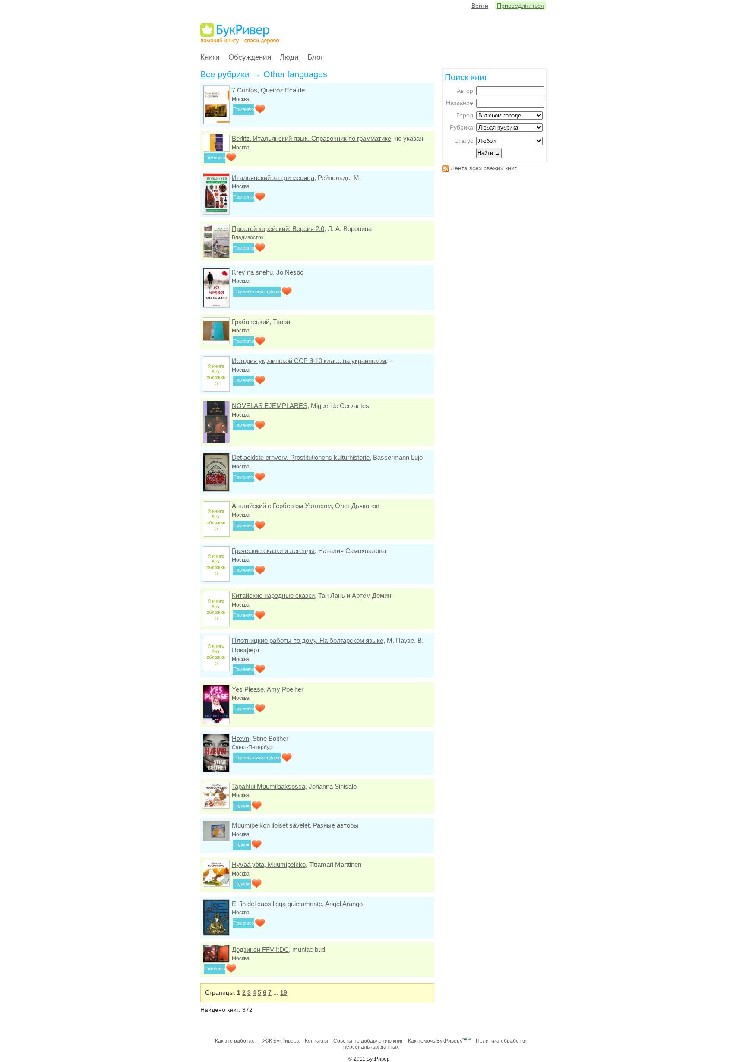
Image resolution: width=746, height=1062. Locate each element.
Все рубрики (225, 74)
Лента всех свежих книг (484, 167)
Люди (289, 57)
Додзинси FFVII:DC (260, 949)
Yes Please (248, 689)
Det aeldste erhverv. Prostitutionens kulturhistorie (301, 457)
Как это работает (236, 1041)
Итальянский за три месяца (273, 177)
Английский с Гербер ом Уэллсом (282, 505)
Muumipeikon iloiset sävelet (271, 825)
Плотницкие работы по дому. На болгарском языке (307, 640)
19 (283, 992)
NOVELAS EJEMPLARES (269, 405)
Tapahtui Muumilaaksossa (268, 786)
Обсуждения (249, 57)
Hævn (240, 738)
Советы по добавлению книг (368, 1041)
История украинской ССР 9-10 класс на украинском (309, 360)
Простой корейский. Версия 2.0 (278, 228)
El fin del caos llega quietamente (277, 903)
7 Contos (244, 90)
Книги (210, 57)
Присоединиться (520, 5)
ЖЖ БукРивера (281, 1041)
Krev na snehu (252, 272)
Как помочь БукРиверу (435, 1041)
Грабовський (250, 322)
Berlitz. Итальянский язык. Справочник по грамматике (311, 138)
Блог (315, 57)
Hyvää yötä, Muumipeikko (269, 864)
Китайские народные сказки (273, 595)
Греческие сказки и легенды (273, 550)
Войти (479, 5)
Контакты (316, 1041)
